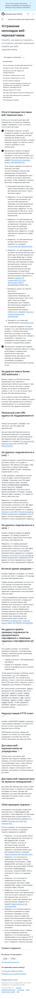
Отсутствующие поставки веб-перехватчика (17, 113)
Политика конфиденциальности (10, 962)
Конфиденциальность (9, 990)
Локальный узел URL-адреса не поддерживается (18, 414)
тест (14, 675)
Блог (18, 992)
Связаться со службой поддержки (14, 974)
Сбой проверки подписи (16, 804)
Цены (27, 990)
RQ (14, 623)
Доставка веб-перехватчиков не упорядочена (12, 748)
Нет (14, 958)
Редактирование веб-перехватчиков (18, 854)
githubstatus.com (27, 323)
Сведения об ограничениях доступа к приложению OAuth (17, 280)
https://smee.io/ (7, 446)
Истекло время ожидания (16, 568)
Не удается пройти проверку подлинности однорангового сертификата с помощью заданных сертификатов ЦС (18, 635)
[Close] (30, 3)
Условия (18, 988)
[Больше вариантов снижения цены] (23, 57)
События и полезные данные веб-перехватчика (21, 314)
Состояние (20, 990)
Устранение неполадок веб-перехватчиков (20, 19)
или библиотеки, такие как (19, 621)
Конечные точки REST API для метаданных (18, 512)
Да (6, 958)
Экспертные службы (8, 992)
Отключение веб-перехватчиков (20, 246)
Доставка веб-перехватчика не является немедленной (18, 780)
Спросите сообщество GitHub (13, 971)
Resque (4, 623)
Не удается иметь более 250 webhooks (16, 373)
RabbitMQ (29, 623)
